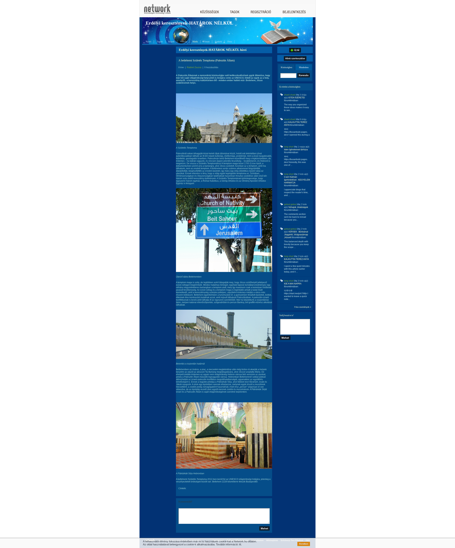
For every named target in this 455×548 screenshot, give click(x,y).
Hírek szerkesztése (295, 58)
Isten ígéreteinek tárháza (296, 149)
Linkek (218, 41)
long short (289, 146)
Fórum (206, 41)
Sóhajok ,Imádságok (298, 207)
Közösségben (286, 67)
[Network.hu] (157, 11)
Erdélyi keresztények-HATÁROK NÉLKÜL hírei (213, 50)
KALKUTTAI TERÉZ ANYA (296, 259)
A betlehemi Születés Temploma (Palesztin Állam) (206, 60)
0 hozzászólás (211, 67)
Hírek (195, 41)
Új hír (296, 50)
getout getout (290, 204)
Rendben (303, 544)
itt (240, 544)
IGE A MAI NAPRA (292, 283)
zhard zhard (290, 95)
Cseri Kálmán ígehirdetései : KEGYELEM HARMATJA (297, 180)
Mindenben (304, 67)
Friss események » (302, 307)
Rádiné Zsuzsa (194, 67)
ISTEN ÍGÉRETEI (296, 97)
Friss (230, 41)
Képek (171, 41)
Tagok (160, 41)
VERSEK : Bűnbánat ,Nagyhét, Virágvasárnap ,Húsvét (296, 235)
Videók (183, 41)
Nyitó (148, 41)
